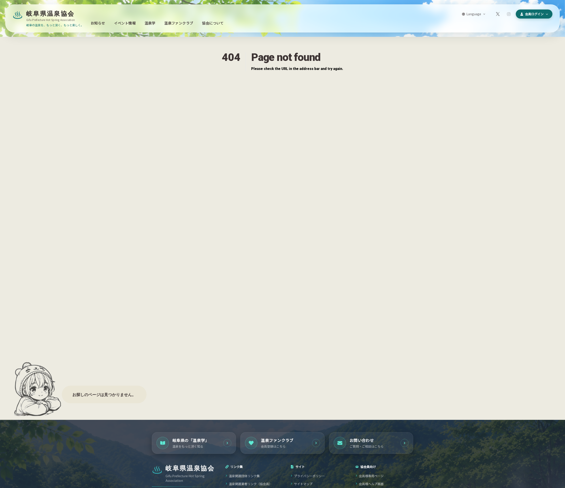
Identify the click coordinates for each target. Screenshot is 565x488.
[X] (498, 14)
